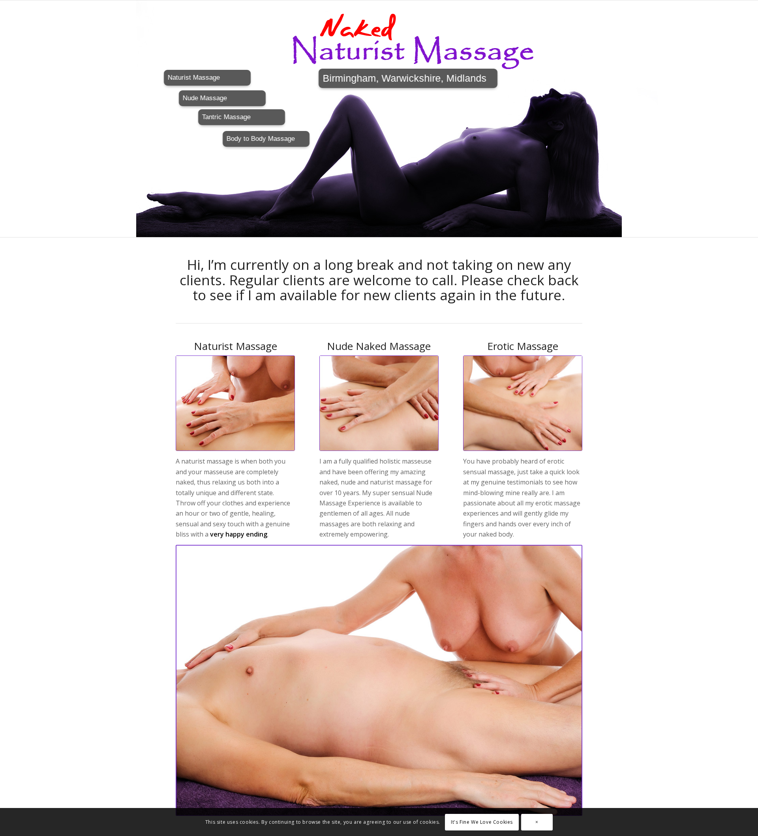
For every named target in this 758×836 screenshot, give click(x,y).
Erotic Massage (522, 346)
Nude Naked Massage (379, 346)
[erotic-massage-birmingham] (522, 403)
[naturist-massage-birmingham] (235, 403)
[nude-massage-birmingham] (379, 403)
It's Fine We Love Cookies (482, 822)
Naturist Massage (235, 346)
